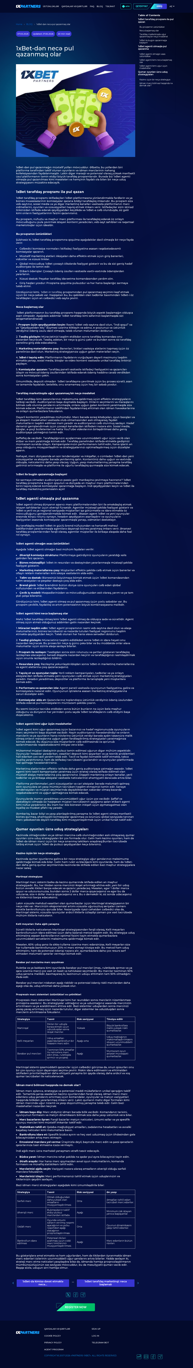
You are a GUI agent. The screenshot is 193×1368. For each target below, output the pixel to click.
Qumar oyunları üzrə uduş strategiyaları (153, 73)
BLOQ (100, 6)
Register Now (75, 1307)
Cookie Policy (52, 1336)
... (73, 1281)
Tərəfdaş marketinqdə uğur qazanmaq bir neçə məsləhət (153, 35)
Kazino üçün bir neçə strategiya (154, 79)
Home (19, 24)
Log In (95, 1336)
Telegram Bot (100, 1342)
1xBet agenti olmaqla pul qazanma (152, 47)
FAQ (92, 6)
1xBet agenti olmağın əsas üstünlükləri (152, 55)
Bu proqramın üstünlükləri (152, 27)
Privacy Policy (53, 1342)
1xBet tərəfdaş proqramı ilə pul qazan (156, 20)
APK (127, 6)
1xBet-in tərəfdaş (51, 292)
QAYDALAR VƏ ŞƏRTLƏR (74, 6)
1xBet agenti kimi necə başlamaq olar (155, 61)
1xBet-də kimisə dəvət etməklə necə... (43, 1283)
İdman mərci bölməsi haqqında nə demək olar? (156, 84)
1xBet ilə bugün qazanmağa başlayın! (153, 41)
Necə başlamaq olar (149, 30)
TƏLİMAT (110, 6)
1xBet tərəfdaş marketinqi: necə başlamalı (106, 1283)
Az (171, 6)
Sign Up (96, 1329)
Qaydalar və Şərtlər (57, 1329)
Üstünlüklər (51, 6)
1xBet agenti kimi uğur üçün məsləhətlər (153, 67)
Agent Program (54, 1349)
